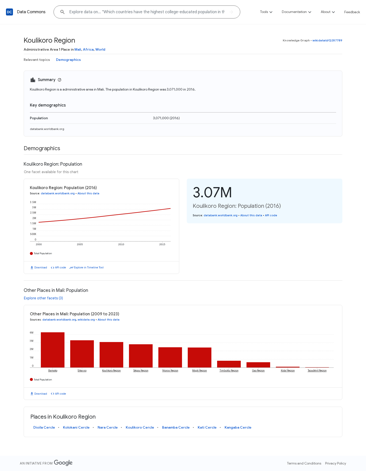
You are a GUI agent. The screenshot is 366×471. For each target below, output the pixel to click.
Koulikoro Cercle (140, 427)
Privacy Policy (335, 463)
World (100, 49)
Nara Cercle (108, 427)
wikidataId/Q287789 (327, 40)
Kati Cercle (207, 427)
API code (60, 267)
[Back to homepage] (9, 11)
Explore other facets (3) (43, 298)
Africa (88, 49)
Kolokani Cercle (76, 427)
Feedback (352, 12)
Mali (77, 49)
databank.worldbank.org (47, 129)
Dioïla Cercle (44, 427)
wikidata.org (86, 319)
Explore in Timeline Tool (89, 267)
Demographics (68, 59)
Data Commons (31, 11)
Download (40, 267)
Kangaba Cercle (238, 427)
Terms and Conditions (304, 463)
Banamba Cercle (176, 427)
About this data (88, 193)
